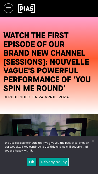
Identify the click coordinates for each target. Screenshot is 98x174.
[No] (92, 140)
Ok (31, 162)
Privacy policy (54, 162)
